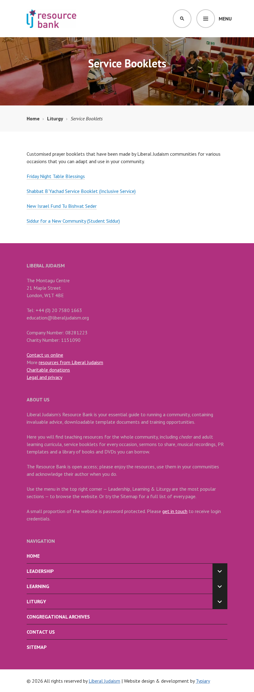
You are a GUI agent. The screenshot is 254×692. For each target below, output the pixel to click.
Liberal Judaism (104, 681)
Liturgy (36, 601)
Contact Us (41, 632)
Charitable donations (48, 370)
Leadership (40, 571)
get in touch (174, 511)
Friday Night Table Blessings (56, 176)
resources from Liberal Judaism (71, 362)
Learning (38, 586)
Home (33, 556)
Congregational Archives (58, 617)
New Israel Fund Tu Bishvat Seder (62, 206)
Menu (225, 19)
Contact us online (45, 355)
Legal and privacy (44, 377)
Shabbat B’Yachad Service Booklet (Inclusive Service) (81, 191)
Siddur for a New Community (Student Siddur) (73, 221)
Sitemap (37, 647)
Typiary (203, 681)
